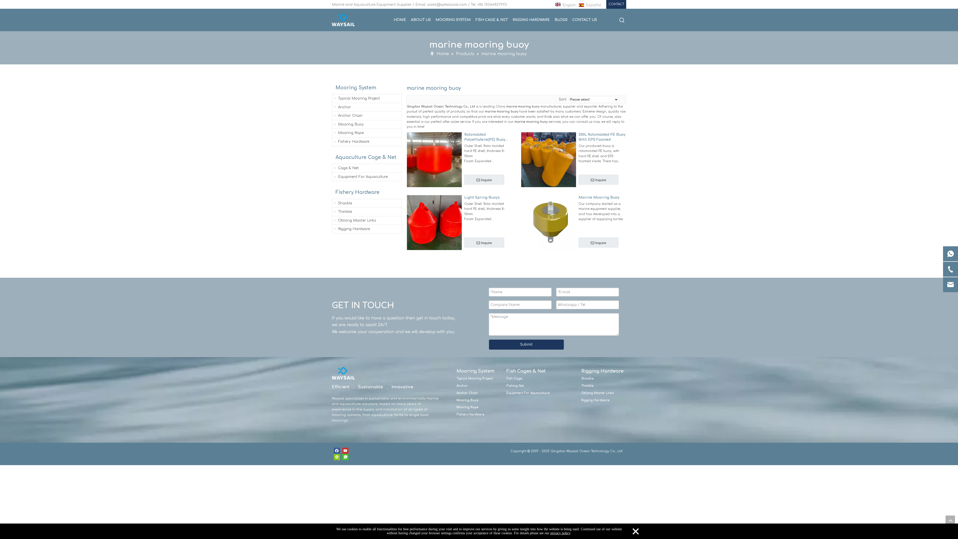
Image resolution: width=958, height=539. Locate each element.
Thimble (344, 212)
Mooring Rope (350, 133)
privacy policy (560, 533)
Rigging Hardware (353, 229)
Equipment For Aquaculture (362, 177)
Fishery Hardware (353, 141)
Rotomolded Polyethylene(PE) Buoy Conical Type (484, 137)
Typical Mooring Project (358, 98)
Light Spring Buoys (482, 197)
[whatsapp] (345, 457)
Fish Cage (514, 378)
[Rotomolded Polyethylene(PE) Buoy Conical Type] (434, 159)
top (950, 520)
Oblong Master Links (356, 220)
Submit (526, 344)
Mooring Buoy (350, 124)
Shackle (344, 203)
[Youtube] (345, 451)
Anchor (344, 107)
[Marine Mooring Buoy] (548, 222)
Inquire (486, 180)
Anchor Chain (349, 116)
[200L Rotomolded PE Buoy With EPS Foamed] (548, 159)
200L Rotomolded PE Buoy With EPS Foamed (602, 137)
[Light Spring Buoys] (434, 222)
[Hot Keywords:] (622, 20)
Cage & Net (348, 168)
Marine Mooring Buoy (599, 197)
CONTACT (616, 4)
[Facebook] (337, 451)
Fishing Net (515, 386)
